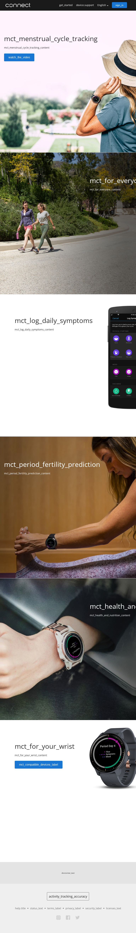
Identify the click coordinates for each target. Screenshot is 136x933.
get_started (66, 5)
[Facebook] (68, 917)
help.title (20, 908)
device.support (85, 5)
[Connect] (18, 5)
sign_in (119, 5)
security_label (93, 908)
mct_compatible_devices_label (38, 764)
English (101, 5)
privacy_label (73, 908)
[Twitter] (77, 917)
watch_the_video (19, 57)
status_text (36, 908)
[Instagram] (58, 917)
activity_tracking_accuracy (68, 896)
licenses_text (113, 908)
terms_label (54, 908)
